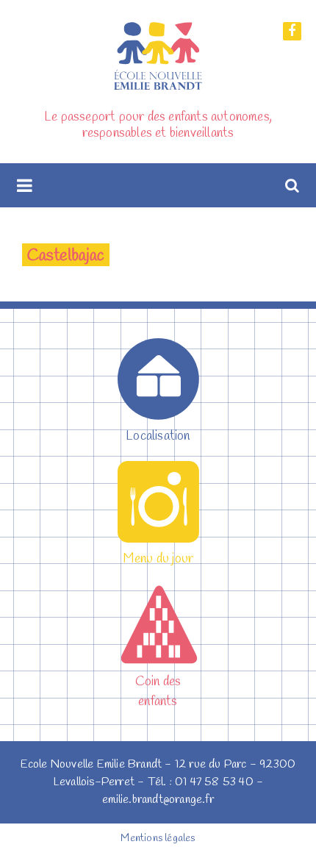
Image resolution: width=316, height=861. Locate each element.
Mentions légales (158, 839)
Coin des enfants (158, 691)
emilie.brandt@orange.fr (158, 799)
